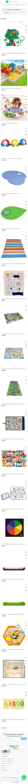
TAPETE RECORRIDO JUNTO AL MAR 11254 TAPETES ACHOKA (14, 368)
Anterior (6, 12)
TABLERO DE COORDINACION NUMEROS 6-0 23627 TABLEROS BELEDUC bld (14, 719)
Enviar (23, 738)
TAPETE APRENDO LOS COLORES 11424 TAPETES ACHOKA (14, 544)
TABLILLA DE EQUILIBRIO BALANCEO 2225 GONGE (13, 614)
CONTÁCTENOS (4, 770)
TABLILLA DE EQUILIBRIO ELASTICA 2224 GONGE (12, 579)
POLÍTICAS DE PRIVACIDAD (7, 761)
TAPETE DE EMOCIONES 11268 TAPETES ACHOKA (13, 474)
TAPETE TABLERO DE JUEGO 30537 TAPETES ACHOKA (14, 298)
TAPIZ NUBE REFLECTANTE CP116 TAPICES (11, 193)
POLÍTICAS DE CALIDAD (6, 763)
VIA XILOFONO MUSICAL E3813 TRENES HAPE (12, 88)
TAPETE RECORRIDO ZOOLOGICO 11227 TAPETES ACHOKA (14, 333)
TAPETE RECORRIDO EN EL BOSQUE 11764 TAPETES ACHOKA (14, 403)
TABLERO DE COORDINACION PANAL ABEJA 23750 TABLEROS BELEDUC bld (14, 649)
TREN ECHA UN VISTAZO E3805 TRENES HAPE (12, 158)
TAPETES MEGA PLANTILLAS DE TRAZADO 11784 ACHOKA (14, 263)
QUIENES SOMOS (5, 754)
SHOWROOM (4, 756)
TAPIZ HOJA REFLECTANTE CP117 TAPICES (11, 228)
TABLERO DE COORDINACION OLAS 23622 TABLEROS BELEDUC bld (14, 684)
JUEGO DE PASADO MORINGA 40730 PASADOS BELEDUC (14, 53)
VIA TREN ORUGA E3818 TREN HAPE (9, 123)
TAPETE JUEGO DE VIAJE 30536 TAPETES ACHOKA (13, 439)
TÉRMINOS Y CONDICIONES (7, 759)
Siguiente (6, 13)
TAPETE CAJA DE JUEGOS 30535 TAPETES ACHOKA (13, 509)
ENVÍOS (3, 768)
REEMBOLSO (4, 765)
